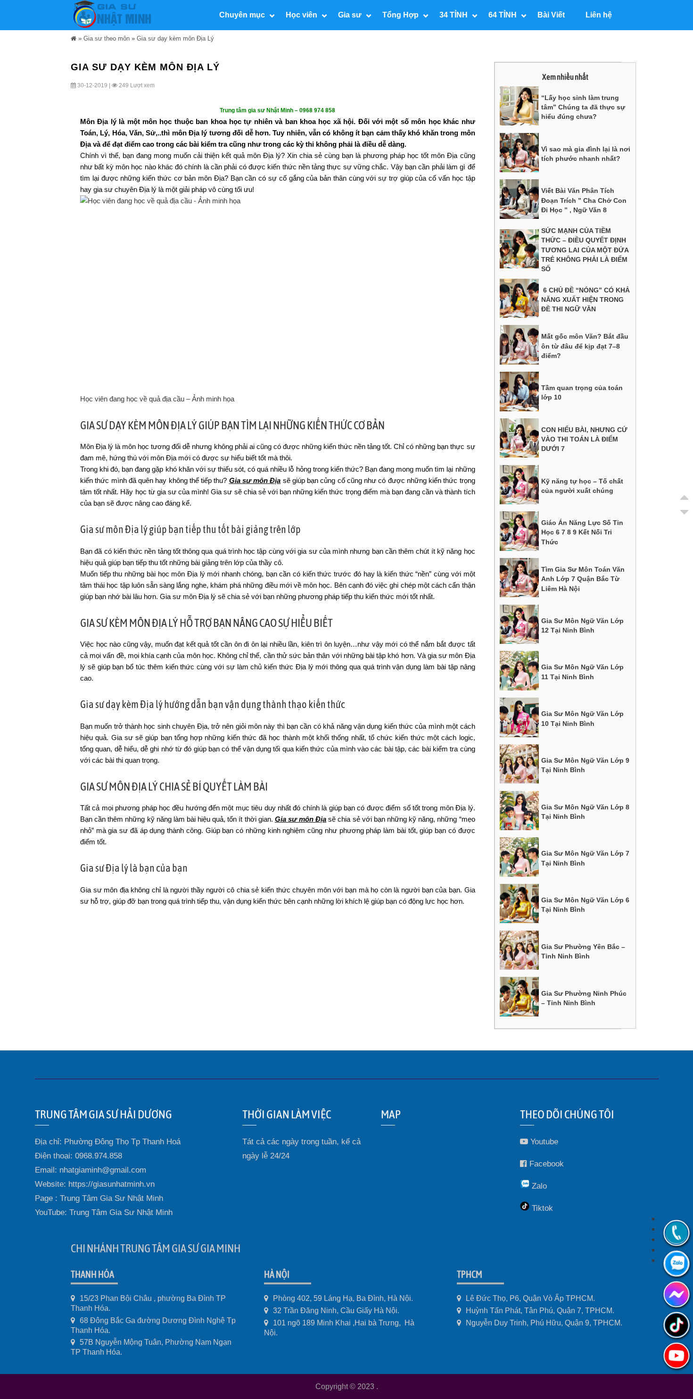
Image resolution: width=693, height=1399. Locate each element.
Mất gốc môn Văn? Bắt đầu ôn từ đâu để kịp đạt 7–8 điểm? (584, 346)
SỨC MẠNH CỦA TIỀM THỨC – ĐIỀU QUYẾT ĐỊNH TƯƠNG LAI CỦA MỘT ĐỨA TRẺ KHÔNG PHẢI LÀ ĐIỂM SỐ (584, 250)
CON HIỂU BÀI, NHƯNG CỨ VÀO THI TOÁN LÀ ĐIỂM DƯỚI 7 (584, 439)
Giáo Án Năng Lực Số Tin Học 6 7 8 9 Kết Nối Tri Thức (582, 532)
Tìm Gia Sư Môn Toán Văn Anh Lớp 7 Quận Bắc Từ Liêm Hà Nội (583, 579)
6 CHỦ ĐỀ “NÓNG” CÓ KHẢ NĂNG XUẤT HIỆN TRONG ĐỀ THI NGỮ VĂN (585, 299)
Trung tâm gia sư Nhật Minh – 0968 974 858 (277, 110)
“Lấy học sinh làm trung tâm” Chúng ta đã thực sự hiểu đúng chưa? (583, 107)
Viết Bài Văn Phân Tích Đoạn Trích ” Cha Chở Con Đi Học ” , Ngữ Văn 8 (584, 200)
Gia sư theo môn (106, 38)
